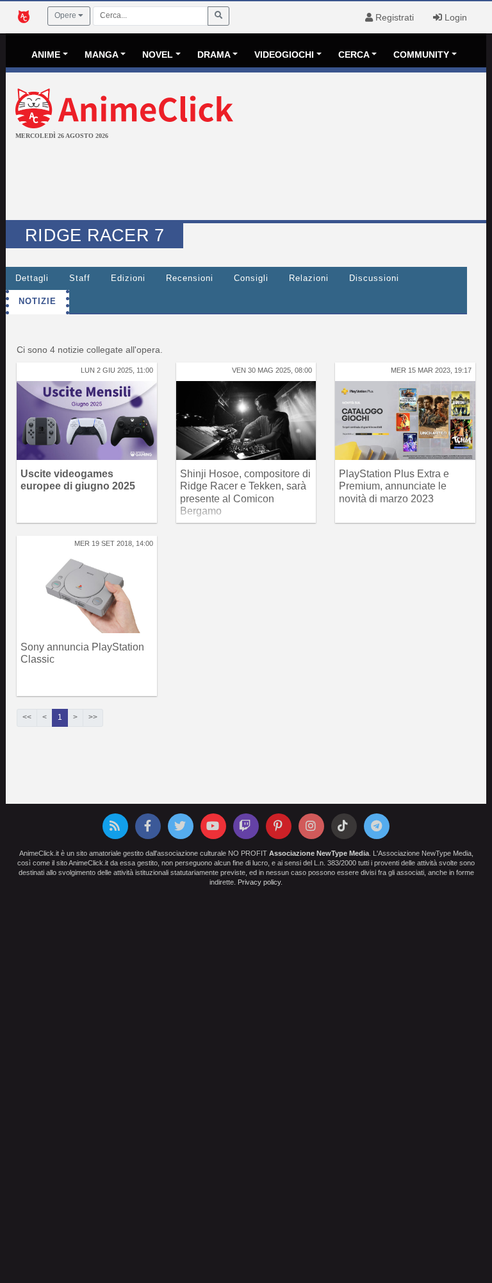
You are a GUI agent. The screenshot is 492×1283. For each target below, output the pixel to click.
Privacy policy (259, 882)
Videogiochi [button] (284, 54)
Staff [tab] (79, 278)
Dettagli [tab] (32, 278)
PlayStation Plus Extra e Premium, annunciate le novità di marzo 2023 (394, 486)
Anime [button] (45, 54)
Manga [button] (102, 54)
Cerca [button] (354, 54)
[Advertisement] (246, 181)
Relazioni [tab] (309, 278)
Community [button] (421, 54)
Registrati (393, 17)
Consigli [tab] (251, 278)
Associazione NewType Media (319, 853)
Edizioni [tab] (128, 278)
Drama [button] (214, 54)
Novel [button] (157, 54)
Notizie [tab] (37, 301)
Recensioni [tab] (189, 278)
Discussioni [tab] (374, 278)
